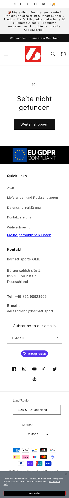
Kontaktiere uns (19, 217)
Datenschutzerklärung (24, 207)
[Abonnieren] (57, 338)
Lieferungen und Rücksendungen (32, 197)
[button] (6, 54)
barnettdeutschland (32, 471)
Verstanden (34, 493)
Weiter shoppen (34, 124)
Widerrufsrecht (18, 227)
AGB (10, 188)
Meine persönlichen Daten (29, 235)
